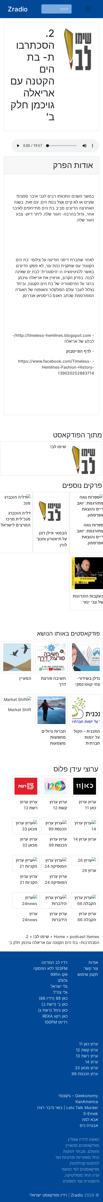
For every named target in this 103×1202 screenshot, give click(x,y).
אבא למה (90, 1119)
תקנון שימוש (88, 974)
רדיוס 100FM (56, 1022)
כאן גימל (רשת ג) (53, 1010)
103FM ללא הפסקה (51, 968)
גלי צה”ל (60, 992)
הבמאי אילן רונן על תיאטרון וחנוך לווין (52, 538)
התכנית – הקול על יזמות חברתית (87, 737)
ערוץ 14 (91, 1061)
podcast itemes (84, 936)
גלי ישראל (59, 986)
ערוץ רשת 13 (87, 1055)
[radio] (51, 684)
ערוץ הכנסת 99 (85, 1073)
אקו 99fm (59, 974)
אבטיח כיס (89, 1125)
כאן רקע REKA (55, 1016)
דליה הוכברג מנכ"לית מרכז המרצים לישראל (15, 519)
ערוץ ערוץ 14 (84, 839)
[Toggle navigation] (88, 9)
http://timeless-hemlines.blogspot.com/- (51, 335)
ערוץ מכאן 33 (86, 1067)
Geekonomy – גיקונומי (78, 1095)
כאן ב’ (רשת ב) (55, 1004)
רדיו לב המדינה (55, 962)
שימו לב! (58, 446)
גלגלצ (63, 980)
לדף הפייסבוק (78, 351)
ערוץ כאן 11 (88, 1043)
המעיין (25, 678)
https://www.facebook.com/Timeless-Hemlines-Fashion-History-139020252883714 (56, 367)
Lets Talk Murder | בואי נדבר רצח (67, 1107)
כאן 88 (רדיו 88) (53, 998)
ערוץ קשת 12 (87, 1049)
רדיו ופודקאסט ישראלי (48, 1195)
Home (59, 936)
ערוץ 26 (89, 870)
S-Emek (90, 1113)
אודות (93, 962)
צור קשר (91, 968)
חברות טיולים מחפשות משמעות (54, 737)
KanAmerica (87, 1101)
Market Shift (19, 709)
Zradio (18, 9)
